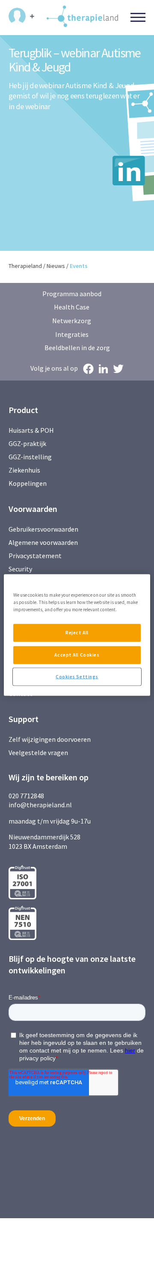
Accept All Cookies (76, 654)
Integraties (72, 334)
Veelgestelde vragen (38, 752)
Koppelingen (28, 483)
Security (20, 569)
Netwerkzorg (71, 320)
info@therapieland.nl (40, 804)
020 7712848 (26, 795)
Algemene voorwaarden (43, 542)
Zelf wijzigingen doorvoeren (50, 739)
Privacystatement (35, 555)
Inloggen (21, 16)
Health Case (71, 307)
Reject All (77, 632)
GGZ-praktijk (27, 443)
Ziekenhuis (24, 470)
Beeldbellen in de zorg (77, 347)
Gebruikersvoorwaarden (43, 529)
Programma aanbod (71, 293)
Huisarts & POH (31, 430)
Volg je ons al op (54, 368)
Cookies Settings (77, 676)
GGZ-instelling (30, 456)
